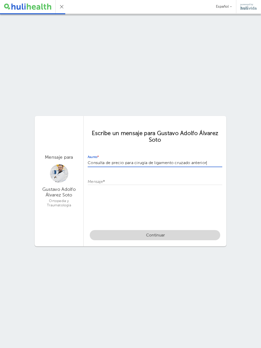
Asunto (93, 157)
